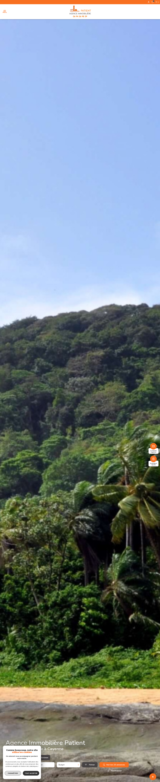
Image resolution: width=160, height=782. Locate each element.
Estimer (44, 757)
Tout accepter (31, 773)
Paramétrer (13, 773)
